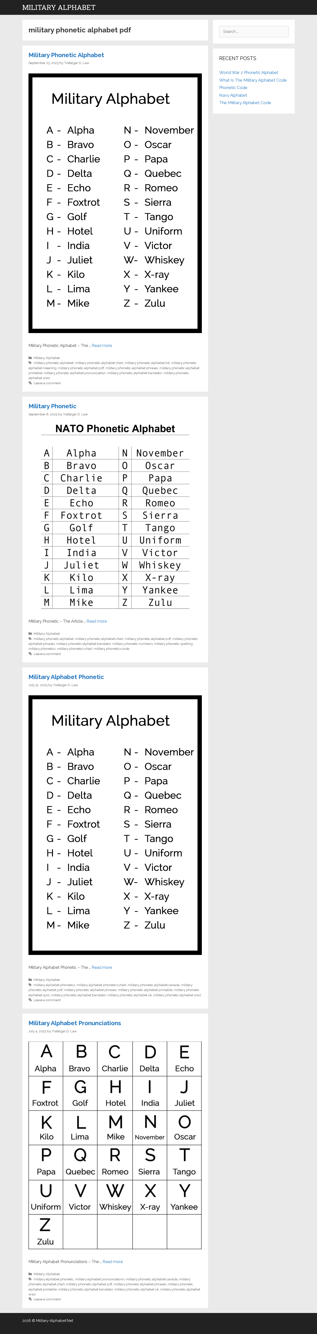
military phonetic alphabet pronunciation (75, 373)
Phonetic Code (233, 87)
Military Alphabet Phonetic (66, 676)
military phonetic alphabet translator (134, 373)
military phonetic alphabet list (147, 363)
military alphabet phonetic (54, 1279)
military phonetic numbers (132, 644)
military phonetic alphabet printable (145, 990)
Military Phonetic (52, 406)
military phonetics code (111, 649)
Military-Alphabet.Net (54, 1320)
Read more (102, 345)
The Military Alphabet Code (245, 102)
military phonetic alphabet (54, 363)
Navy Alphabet (233, 95)
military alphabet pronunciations (99, 1279)
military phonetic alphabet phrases (132, 368)
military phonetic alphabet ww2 (177, 995)
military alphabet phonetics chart (101, 985)
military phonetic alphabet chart (99, 363)
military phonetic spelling (173, 644)
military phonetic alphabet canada (154, 985)
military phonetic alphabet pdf (81, 368)
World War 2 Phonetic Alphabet (248, 72)
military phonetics (41, 649)
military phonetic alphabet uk (129, 995)
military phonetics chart (74, 649)
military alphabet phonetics (54, 985)
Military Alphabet (59, 7)
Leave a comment (47, 383)
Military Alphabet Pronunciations (74, 1023)
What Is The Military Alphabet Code (253, 80)
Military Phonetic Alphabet (66, 55)
